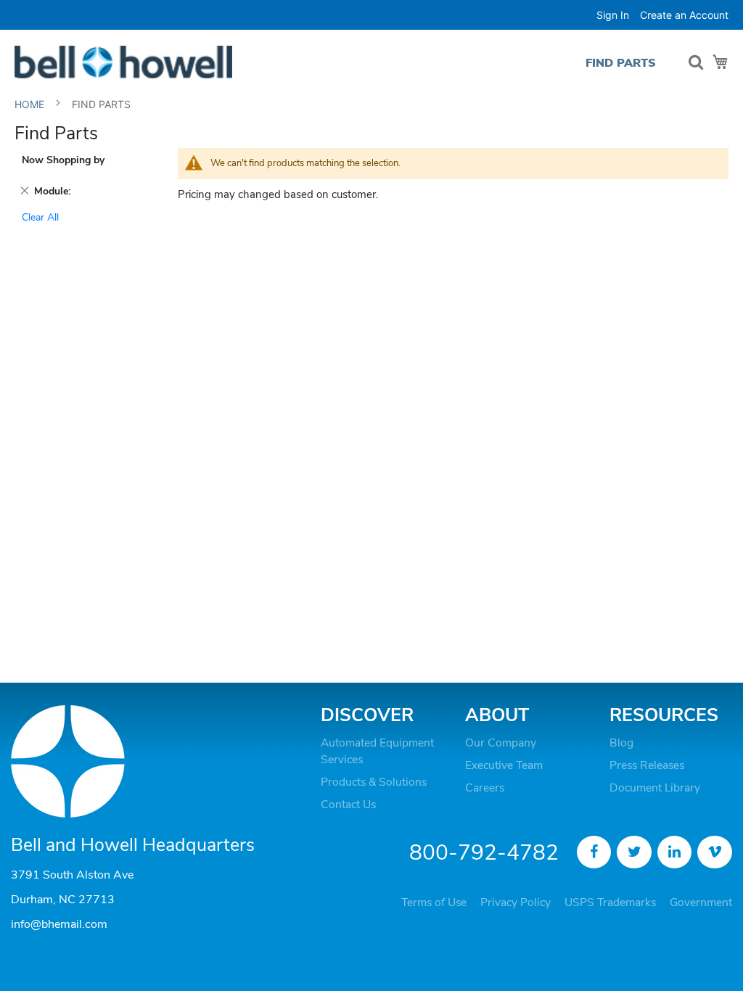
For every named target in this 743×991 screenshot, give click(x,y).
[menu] (624, 63)
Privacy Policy (515, 902)
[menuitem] (621, 63)
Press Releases (646, 765)
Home (31, 104)
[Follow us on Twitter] (634, 852)
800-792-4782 (484, 853)
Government (701, 902)
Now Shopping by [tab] (63, 160)
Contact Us (348, 805)
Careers (484, 788)
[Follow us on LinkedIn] (674, 852)
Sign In (612, 15)
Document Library (654, 788)
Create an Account (684, 15)
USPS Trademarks (610, 902)
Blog (621, 743)
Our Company (500, 743)
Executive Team (504, 765)
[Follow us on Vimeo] (714, 852)
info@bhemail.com (59, 924)
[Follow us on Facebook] (594, 852)
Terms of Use (434, 902)
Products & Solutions (374, 782)
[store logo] (123, 62)
